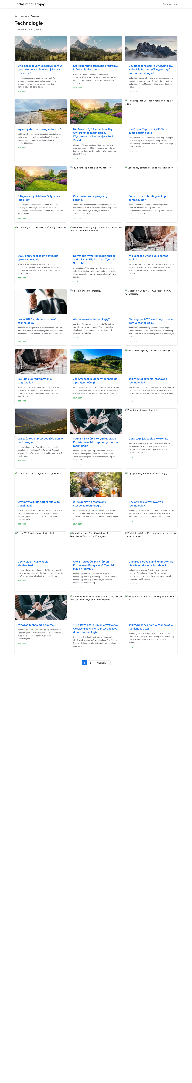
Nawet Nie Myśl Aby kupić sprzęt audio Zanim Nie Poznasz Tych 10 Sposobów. (94, 259)
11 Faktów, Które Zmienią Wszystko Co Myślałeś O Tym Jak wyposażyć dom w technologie (95, 628)
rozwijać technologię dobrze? (36, 625)
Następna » (102, 663)
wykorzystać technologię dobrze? (39, 129)
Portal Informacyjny (29, 4)
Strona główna (170, 4)
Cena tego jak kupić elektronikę (148, 438)
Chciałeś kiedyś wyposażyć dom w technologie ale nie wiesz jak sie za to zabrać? (40, 69)
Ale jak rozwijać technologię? (91, 319)
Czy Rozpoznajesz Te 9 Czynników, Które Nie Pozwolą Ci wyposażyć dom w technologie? (151, 69)
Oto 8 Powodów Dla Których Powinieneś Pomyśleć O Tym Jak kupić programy (94, 565)
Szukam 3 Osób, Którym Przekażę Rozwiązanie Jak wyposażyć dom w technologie (95, 442)
